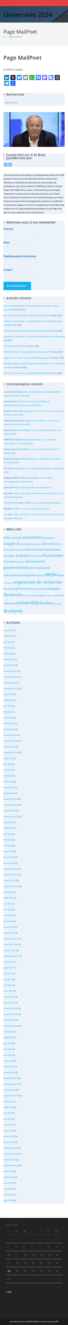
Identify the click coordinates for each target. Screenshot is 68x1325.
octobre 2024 (9, 746)
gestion (21, 561)
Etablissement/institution (19, 256)
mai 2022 (7, 909)
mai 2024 (7, 769)
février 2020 (8, 1066)
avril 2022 (7, 915)
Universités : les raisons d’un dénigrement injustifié (27, 330)
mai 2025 (7, 711)
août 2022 (8, 892)
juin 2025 (7, 705)
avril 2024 (7, 775)
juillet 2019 (8, 1107)
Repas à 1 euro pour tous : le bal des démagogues (26, 357)
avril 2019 (7, 1124)
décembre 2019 (10, 1078)
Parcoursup (10, 588)
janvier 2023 (9, 863)
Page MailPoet (15, 36)
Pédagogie (54, 588)
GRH (31, 568)
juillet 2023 (8, 828)
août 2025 (8, 694)
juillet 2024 (8, 758)
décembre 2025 (10, 671)
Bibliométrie (48, 537)
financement (53, 555)
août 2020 (8, 1031)
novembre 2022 (10, 874)
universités (27, 602)
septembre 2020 (11, 1025)
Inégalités (28, 575)
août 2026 (8, 630)
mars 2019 (8, 1130)
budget (9, 543)
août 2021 (8, 961)
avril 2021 (7, 985)
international (12, 575)
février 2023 (8, 857)
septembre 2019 (11, 1095)
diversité (38, 544)
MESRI (51, 575)
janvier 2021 (9, 1002)
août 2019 (8, 1101)
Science (50, 595)
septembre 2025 (11, 688)
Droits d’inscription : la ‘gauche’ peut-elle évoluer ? (26, 351)
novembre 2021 (10, 944)
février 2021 (8, 996)
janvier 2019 (9, 1142)
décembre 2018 (10, 1148)
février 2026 (8, 659)
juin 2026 (7, 642)
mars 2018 (8, 1200)
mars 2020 (8, 1060)
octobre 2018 (9, 1159)
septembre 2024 (11, 752)
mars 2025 (8, 717)
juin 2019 (7, 1113)
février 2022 (8, 927)
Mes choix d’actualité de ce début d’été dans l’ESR (26, 315)
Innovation (42, 568)
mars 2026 (8, 653)
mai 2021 (7, 979)
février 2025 (8, 723)
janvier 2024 (9, 793)
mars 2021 (8, 990)
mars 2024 (8, 781)
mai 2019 (7, 1119)
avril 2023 (7, 845)
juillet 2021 (8, 967)
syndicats (59, 595)
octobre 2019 (9, 1089)
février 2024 (8, 787)
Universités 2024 (27, 14)
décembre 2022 (10, 868)
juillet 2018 (8, 1177)
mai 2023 (7, 839)
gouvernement (15, 567)
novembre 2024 (10, 740)
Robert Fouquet (11, 502)
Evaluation (23, 555)
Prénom (8, 229)
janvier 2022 (9, 932)
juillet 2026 (8, 636)
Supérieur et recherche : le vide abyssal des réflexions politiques (33, 336)
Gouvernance (35, 561)
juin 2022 (7, 903)
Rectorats (27, 595)
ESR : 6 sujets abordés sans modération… (33, 487)
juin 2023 (7, 834)
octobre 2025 (9, 682)
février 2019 (8, 1136)
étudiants (13, 611)
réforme (35, 595)
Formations (10, 561)
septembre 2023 (11, 816)
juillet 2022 (8, 897)
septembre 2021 (11, 956)
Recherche (13, 594)
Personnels (25, 588)
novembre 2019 (10, 1084)
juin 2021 (7, 973)
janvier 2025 (9, 729)
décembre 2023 (10, 798)
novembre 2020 (10, 1014)
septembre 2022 (11, 886)
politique (41, 588)
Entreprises (41, 549)
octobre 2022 (9, 880)
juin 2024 (7, 764)
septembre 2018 (11, 1165)
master (40, 575)
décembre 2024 (10, 735)
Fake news (37, 555)
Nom (6, 242)
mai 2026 (7, 647)
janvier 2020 (9, 1072)
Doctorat (48, 543)
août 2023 (8, 822)
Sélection (9, 603)
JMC (5, 468)
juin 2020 (7, 1043)
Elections (21, 549)
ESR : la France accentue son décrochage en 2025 (26, 373)
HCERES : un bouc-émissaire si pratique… (43, 502)
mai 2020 (7, 1049)
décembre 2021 (10, 938)
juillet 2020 (8, 1037)
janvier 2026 (9, 665)
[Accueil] (4, 36)
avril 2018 (7, 1194)
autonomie (32, 537)
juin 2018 (7, 1182)
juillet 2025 (8, 700)
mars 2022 (8, 921)
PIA (34, 589)
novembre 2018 (10, 1153)
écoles (46, 603)
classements (26, 544)
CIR (17, 544)
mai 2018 (7, 1188)
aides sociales (12, 537)
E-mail (8, 270)
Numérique (8, 583)
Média (61, 575)
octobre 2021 (9, 950)
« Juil (8, 1292)
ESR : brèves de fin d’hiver (15, 346)
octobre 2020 (9, 1020)
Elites (29, 549)
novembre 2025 (10, 676)
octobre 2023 (9, 810)
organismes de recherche (37, 582)
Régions (43, 595)
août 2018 (8, 1171)
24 (8, 1271)
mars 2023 (8, 851)
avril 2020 (7, 1055)
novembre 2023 (10, 804)
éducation (57, 603)
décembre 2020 (10, 1008)
